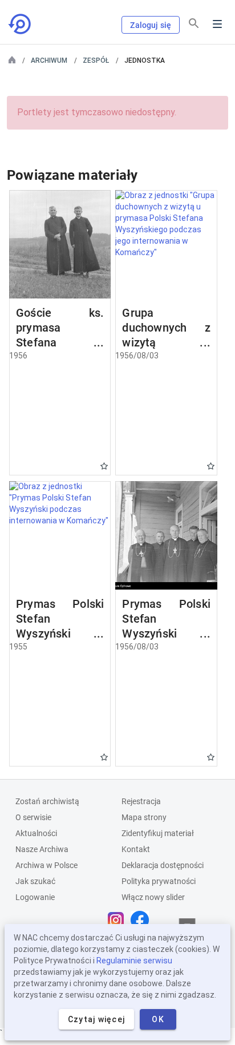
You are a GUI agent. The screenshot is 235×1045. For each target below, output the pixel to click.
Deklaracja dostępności (162, 865)
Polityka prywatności (158, 881)
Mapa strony (144, 817)
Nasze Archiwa (41, 849)
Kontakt (135, 849)
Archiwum (49, 60)
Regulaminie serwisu (134, 960)
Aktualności (36, 833)
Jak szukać (35, 881)
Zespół (96, 60)
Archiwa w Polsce (46, 865)
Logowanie (35, 897)
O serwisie (33, 817)
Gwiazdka (104, 466)
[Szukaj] (194, 23)
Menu (217, 24)
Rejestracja (141, 801)
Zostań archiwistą (47, 801)
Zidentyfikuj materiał (157, 833)
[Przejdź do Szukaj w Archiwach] (20, 24)
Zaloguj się (150, 25)
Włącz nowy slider (153, 897)
